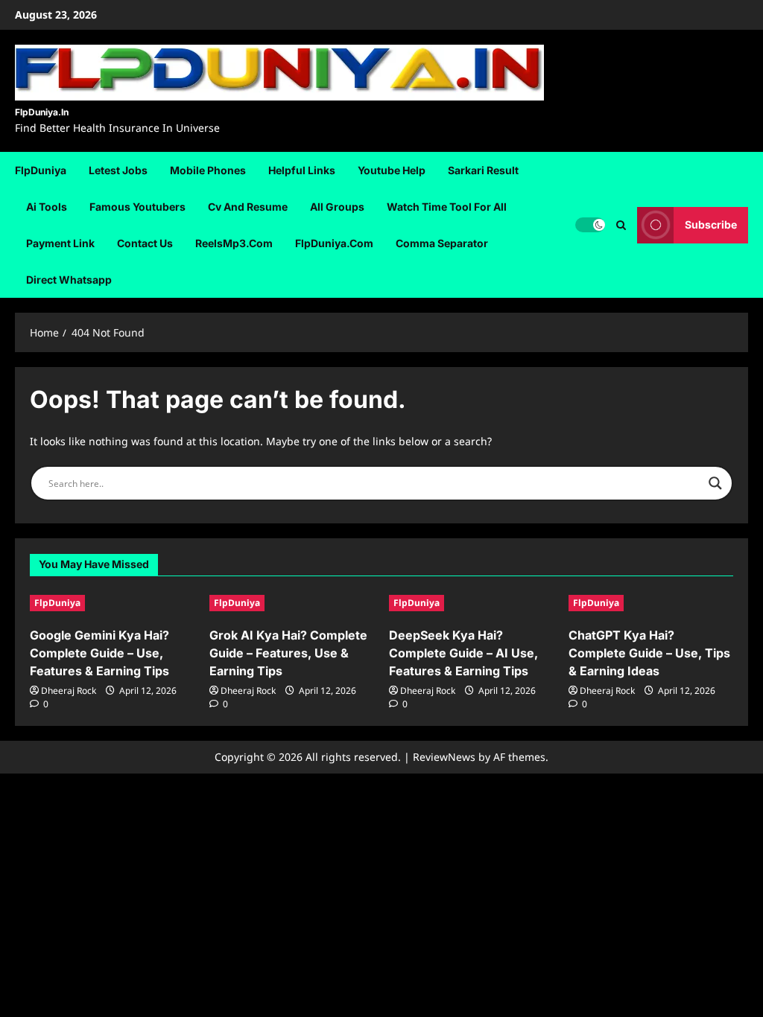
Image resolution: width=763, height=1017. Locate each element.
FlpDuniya (40, 170)
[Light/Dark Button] (590, 224)
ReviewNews (444, 757)
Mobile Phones (208, 170)
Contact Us (145, 243)
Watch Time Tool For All (447, 206)
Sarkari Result (483, 170)
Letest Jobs (118, 170)
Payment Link (60, 243)
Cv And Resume (248, 206)
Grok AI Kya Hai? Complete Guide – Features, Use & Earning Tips (288, 653)
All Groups (337, 206)
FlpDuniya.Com (334, 243)
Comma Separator (442, 243)
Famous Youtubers (137, 206)
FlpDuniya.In (42, 112)
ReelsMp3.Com (234, 243)
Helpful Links (301, 170)
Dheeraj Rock (68, 690)
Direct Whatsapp (69, 279)
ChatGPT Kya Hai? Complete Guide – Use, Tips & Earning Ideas (649, 653)
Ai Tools (46, 206)
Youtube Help (391, 170)
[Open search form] (621, 224)
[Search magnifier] (715, 483)
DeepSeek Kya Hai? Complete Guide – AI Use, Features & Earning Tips (463, 653)
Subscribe (711, 224)
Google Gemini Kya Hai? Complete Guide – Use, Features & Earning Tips (99, 653)
